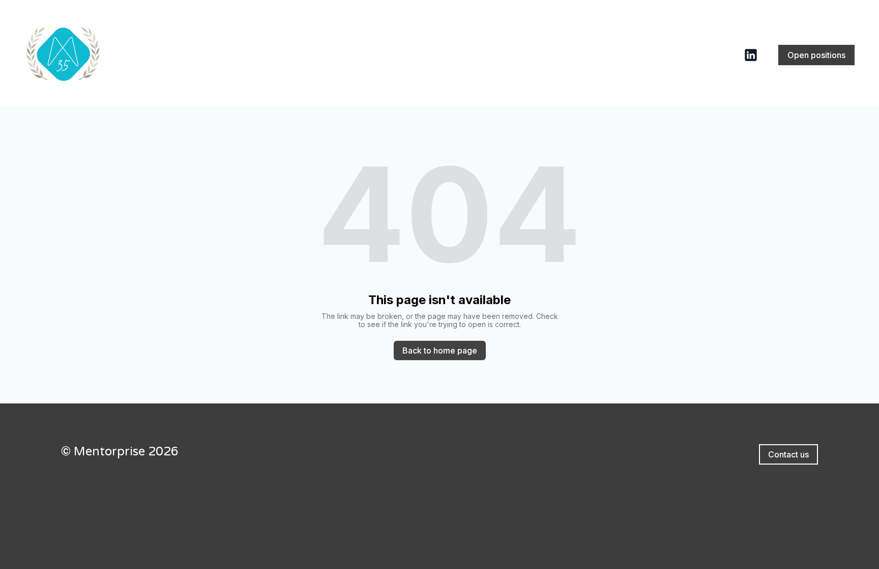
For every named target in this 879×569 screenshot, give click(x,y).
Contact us (788, 454)
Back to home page (439, 350)
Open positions (816, 55)
